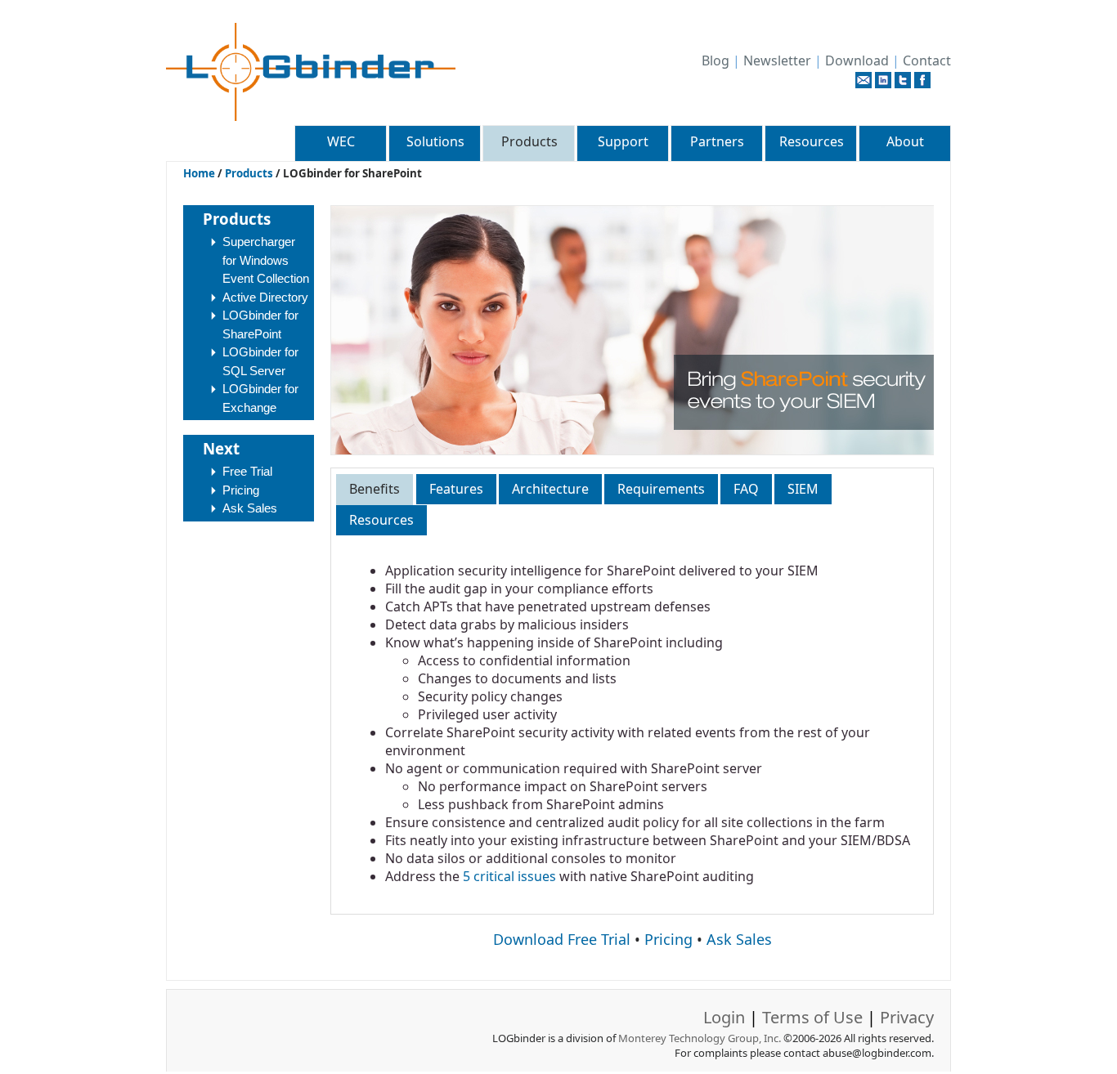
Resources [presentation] (381, 520)
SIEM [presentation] (803, 489)
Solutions (435, 141)
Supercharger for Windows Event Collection (265, 260)
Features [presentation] (456, 489)
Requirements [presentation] (661, 489)
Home (199, 173)
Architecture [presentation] (550, 489)
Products (529, 141)
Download (857, 60)
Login (724, 1017)
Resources (811, 141)
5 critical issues (509, 876)
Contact (927, 60)
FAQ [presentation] (746, 489)
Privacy (907, 1017)
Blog (715, 60)
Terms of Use (812, 1017)
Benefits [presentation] (374, 489)
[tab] (374, 489)
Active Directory (265, 297)
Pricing (240, 490)
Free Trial (247, 471)
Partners (717, 141)
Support (623, 141)
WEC (341, 141)
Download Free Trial (561, 939)
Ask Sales (249, 508)
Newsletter (777, 60)
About (905, 141)
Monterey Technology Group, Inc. (699, 1038)
